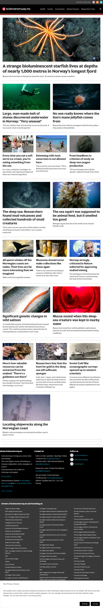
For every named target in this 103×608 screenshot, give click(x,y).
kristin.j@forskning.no (54, 478)
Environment (60, 9)
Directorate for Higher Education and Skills (17, 514)
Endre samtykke (6, 491)
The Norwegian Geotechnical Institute (84, 532)
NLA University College (11, 559)
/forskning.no (79, 464)
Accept (95, 604)
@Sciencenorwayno (81, 460)
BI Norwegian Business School (13, 511)
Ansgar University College (12, 508)
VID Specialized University (81, 578)
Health (42, 9)
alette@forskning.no (43, 464)
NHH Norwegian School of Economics (16, 548)
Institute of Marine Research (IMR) (14, 534)
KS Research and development (14, 539)
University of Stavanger (80, 575)
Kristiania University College (13, 537)
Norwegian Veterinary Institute (48, 556)
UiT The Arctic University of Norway (84, 553)
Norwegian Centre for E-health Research (16, 578)
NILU (6, 556)
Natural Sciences (73, 9)
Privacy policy (6, 476)
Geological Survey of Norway (13, 523)
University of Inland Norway (82, 567)
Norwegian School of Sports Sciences (50, 548)
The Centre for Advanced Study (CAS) (84, 508)
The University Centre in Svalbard (83, 550)
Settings (85, 604)
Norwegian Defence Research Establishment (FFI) (53, 511)
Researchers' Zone (88, 9)
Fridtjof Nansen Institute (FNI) (13, 520)
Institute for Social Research (13, 531)
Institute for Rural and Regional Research (16, 528)
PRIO (41, 569)
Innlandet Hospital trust (12, 525)
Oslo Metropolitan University (48, 567)
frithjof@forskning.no (43, 471)
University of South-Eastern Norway (84, 572)
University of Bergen (79, 564)
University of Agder (79, 561)
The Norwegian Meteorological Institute (85, 535)
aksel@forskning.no (53, 459)
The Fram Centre (78, 516)
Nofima (7, 561)
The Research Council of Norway (83, 548)
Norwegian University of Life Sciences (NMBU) (53, 553)
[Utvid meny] (100, 8)
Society (50, 9)
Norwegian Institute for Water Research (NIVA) (53, 517)
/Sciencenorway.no (81, 455)
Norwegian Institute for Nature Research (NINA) (53, 514)
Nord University (9, 564)
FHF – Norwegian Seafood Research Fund (17, 517)
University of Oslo (79, 569)
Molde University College (12, 542)
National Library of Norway (13, 545)
